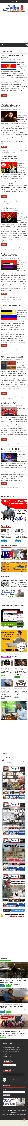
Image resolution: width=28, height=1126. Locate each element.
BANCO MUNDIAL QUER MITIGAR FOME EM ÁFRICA (21, 672)
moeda (23, 443)
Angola (15, 248)
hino (15, 99)
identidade (6, 299)
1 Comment (6, 100)
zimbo (6, 489)
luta (9, 249)
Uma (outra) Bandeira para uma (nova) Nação (9, 255)
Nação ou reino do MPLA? (10, 449)
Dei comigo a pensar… (8, 208)
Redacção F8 (17, 59)
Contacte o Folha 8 (8, 1056)
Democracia (21, 297)
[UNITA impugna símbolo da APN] (9, 362)
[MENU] (26, 45)
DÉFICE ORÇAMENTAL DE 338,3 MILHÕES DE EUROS (21, 693)
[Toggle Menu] (22, 1074)
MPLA (21, 150)
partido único (7, 444)
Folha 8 (6, 351)
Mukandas (9, 297)
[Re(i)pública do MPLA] (9, 408)
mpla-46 (18, 99)
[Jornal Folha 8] (2, 45)
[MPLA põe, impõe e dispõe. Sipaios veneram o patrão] (9, 112)
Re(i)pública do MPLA (8, 403)
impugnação (23, 397)
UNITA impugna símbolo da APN (12, 357)
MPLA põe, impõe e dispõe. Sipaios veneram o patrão (10, 106)
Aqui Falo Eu (5, 349)
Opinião (9, 248)
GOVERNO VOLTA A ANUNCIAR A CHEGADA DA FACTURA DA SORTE (6, 694)
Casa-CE (14, 150)
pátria (19, 299)
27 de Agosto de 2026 (7, 1004)
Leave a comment (20, 249)
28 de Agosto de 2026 (7, 978)
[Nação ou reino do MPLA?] (9, 454)
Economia (3, 698)
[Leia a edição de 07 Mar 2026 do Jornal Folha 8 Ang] (14, 890)
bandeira (12, 99)
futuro (2, 299)
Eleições (2, 351)
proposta (17, 351)
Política (3, 150)
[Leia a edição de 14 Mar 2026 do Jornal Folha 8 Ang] (14, 854)
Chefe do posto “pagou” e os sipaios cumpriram (9, 157)
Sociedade (4, 99)
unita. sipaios (4, 152)
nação (13, 299)
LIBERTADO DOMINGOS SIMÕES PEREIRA (6, 538)
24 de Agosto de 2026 (7, 1030)
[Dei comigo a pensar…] (9, 213)
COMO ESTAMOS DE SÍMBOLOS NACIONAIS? (12, 56)
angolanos (17, 349)
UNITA (17, 201)
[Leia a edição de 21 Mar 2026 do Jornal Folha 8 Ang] (14, 818)
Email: (4, 1089)
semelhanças (3, 398)
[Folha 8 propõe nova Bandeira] (9, 310)
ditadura (19, 200)
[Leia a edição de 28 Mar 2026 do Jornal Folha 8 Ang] (14, 782)
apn (14, 397)
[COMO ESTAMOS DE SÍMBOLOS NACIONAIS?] (9, 62)
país (17, 299)
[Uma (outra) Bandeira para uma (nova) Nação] (9, 261)
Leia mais (3, 95)
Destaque (4, 248)
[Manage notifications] (24, 1119)
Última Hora (3, 541)
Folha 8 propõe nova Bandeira (11, 305)
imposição (3, 201)
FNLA (22, 200)
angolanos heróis (21, 248)
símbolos (23, 99)
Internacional (17, 677)
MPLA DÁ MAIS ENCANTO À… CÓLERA (7, 672)
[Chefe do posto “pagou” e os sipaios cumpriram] (9, 163)
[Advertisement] (14, 28)
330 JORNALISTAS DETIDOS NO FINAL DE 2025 (21, 538)
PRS (10, 201)
